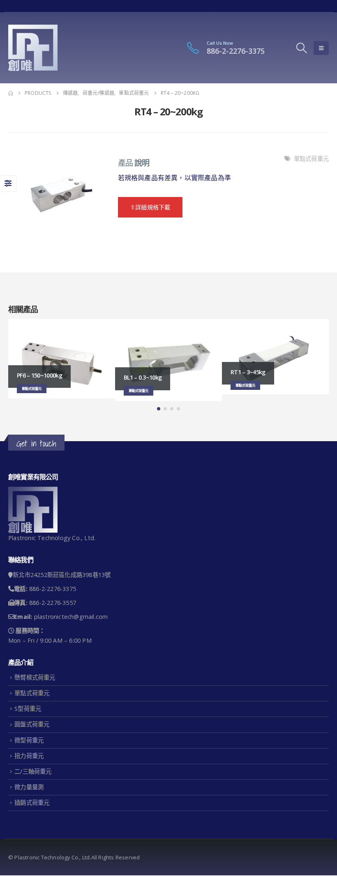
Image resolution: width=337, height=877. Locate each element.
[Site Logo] (33, 48)
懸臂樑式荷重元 (34, 677)
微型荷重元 (29, 740)
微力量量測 (29, 787)
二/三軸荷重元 (32, 771)
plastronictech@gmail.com (71, 617)
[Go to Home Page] (10, 93)
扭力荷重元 (29, 756)
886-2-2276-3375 (236, 51)
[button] (301, 48)
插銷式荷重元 (31, 802)
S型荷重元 (27, 708)
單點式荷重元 (311, 159)
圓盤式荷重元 (31, 724)
